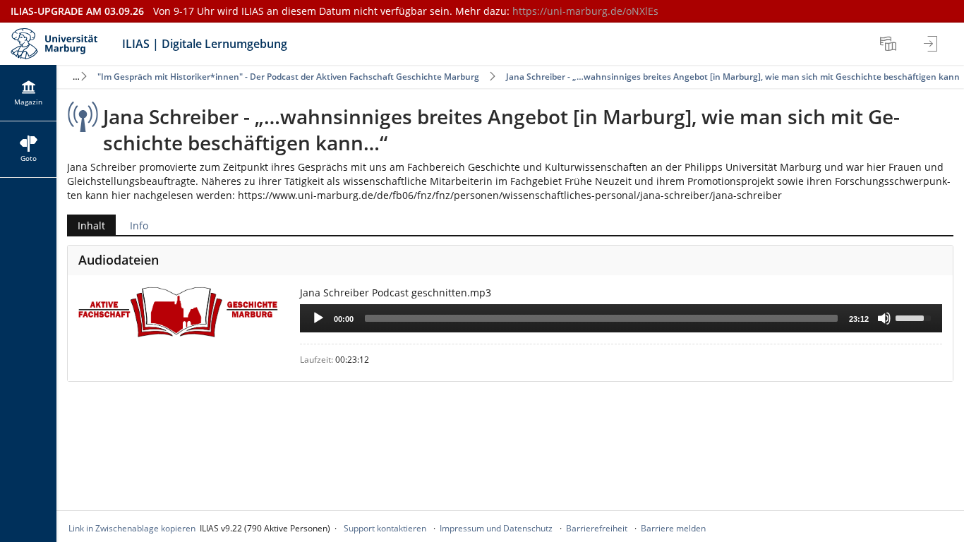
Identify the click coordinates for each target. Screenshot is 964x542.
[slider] (601, 318)
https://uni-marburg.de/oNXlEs (585, 11)
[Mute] (884, 318)
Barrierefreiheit (596, 528)
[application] (621, 318)
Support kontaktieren (385, 528)
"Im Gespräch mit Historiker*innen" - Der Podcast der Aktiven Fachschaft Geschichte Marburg (288, 77)
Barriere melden (673, 528)
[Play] (318, 318)
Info (139, 225)
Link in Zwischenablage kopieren (131, 528)
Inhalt (86, 227)
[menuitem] (890, 44)
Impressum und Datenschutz (496, 528)
